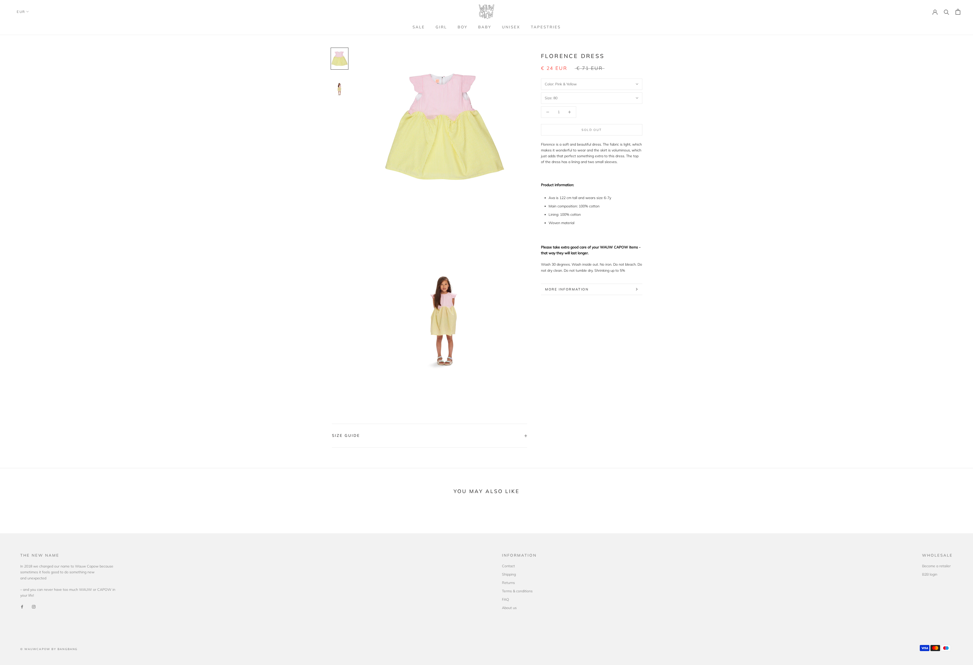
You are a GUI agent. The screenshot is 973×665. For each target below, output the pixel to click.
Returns (508, 582)
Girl (441, 27)
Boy (462, 27)
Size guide (346, 435)
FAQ (505, 599)
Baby (484, 27)
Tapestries (546, 27)
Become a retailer (936, 566)
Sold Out (592, 130)
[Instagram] (33, 606)
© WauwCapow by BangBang (49, 649)
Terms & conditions (517, 591)
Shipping (509, 574)
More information (567, 289)
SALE (419, 27)
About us (509, 607)
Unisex (511, 27)
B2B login (929, 574)
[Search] (946, 11)
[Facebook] (22, 606)
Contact (508, 566)
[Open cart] (958, 12)
